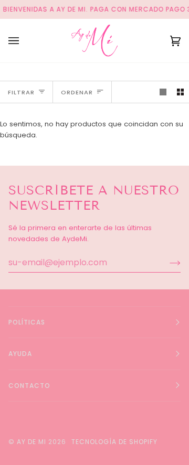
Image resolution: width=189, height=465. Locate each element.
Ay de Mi (31, 441)
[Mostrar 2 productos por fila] (180, 92)
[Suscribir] (167, 262)
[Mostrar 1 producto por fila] (163, 92)
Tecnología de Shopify (114, 441)
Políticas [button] (26, 322)
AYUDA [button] (20, 353)
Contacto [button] (29, 385)
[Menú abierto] (24, 40)
